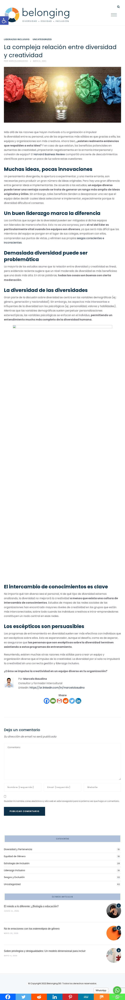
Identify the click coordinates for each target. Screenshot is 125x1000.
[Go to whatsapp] (117, 990)
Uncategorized (42, 39)
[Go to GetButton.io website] (117, 997)
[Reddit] (66, 701)
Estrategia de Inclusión (16, 863)
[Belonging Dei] (39, 15)
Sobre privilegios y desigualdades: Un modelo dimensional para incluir (44, 951)
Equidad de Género (15, 856)
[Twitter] (72, 701)
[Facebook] (46, 701)
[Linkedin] (78, 701)
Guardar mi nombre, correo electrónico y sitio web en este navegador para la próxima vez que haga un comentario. (61, 801)
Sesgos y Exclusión (14, 877)
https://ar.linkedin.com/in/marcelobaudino (57, 687)
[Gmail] (59, 701)
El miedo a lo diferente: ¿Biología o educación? (31, 906)
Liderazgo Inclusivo (16, 39)
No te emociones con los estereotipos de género (32, 928)
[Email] (53, 701)
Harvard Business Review (49, 154)
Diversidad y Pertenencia (18, 849)
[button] (4, 20)
